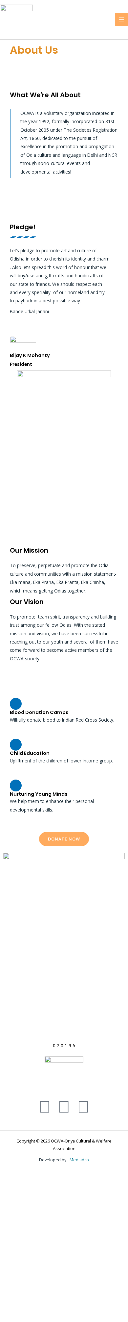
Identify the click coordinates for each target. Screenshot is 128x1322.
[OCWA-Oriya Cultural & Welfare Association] (16, 19)
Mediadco (79, 1160)
